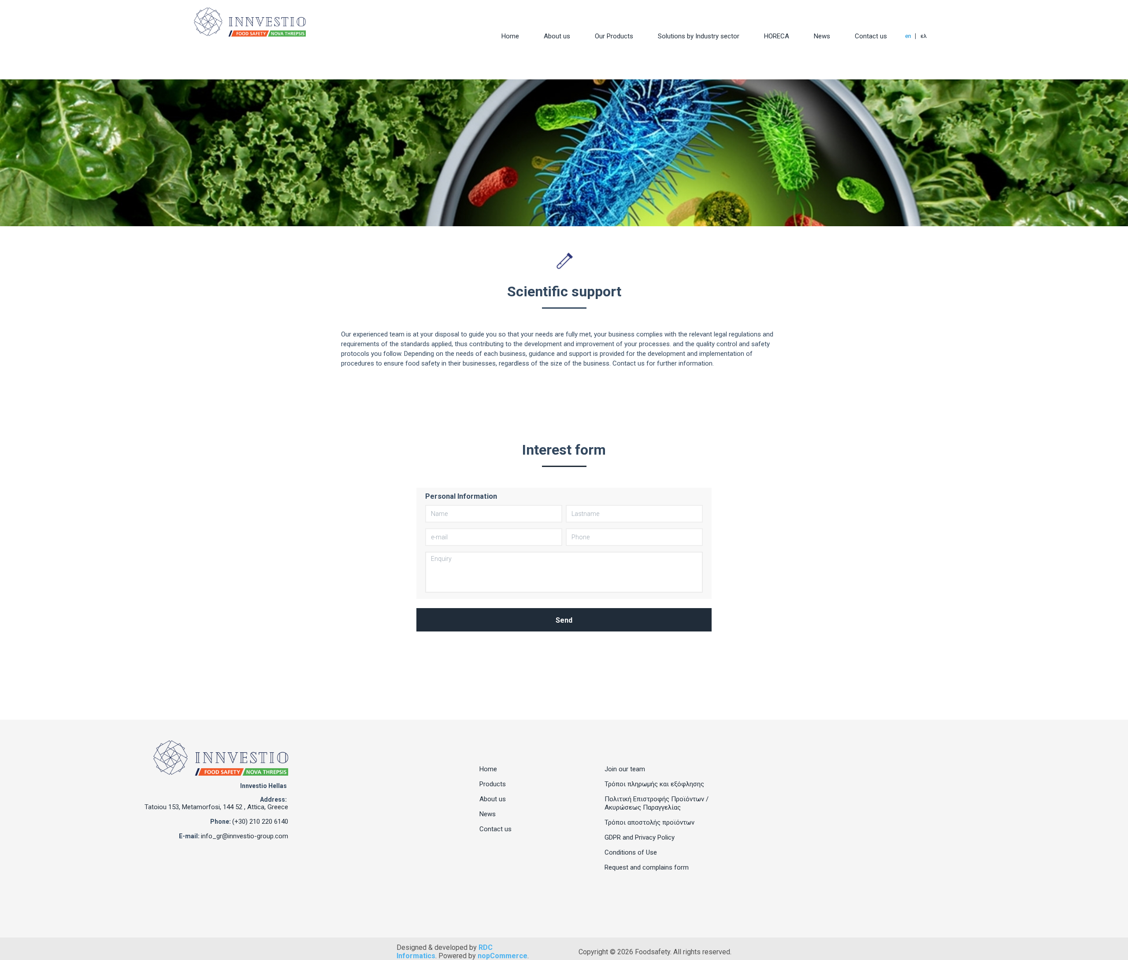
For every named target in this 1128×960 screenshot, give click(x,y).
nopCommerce (502, 956)
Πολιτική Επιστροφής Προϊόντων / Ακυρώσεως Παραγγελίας (657, 803)
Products (492, 784)
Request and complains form (647, 867)
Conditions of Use (631, 852)
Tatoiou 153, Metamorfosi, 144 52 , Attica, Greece (216, 807)
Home (510, 36)
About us (557, 36)
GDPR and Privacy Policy (640, 837)
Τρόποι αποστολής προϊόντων (649, 822)
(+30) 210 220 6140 (260, 822)
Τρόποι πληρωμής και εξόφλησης (654, 784)
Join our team (625, 769)
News (822, 36)
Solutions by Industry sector (698, 36)
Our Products (614, 36)
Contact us (871, 36)
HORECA (776, 36)
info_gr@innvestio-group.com (244, 836)
